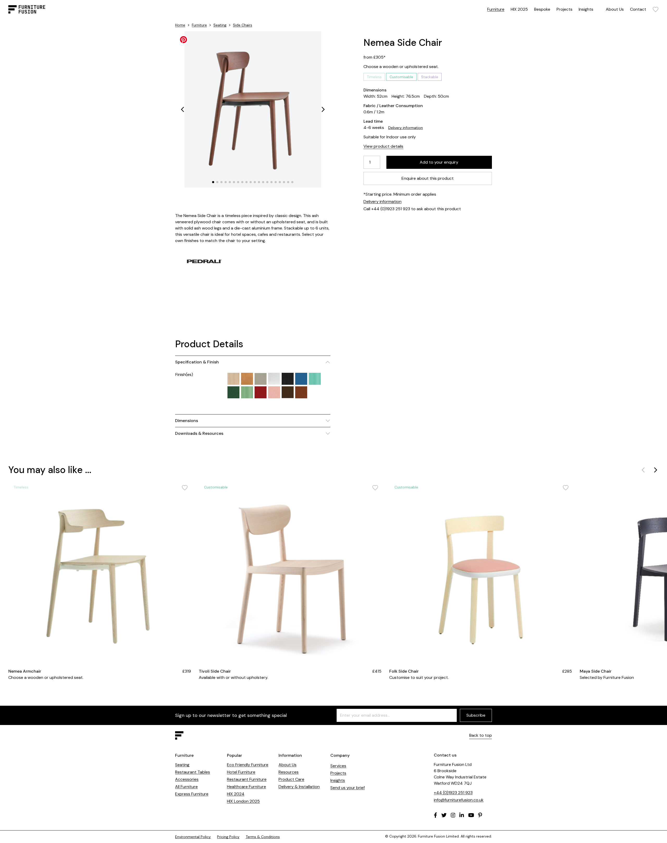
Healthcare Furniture (246, 786)
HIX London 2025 (243, 801)
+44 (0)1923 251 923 (453, 792)
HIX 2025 (519, 9)
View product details (383, 146)
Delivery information (405, 127)
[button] (182, 109)
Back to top (480, 735)
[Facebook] (435, 815)
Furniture (495, 9)
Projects (564, 9)
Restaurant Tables (192, 772)
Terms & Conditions (263, 836)
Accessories (187, 779)
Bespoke (542, 9)
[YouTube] (471, 815)
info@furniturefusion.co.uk (459, 800)
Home (180, 25)
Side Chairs (242, 25)
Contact (638, 9)
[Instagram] (453, 815)
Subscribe (475, 715)
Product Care (291, 779)
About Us (615, 9)
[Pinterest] (480, 815)
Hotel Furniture (241, 772)
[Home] (26, 9)
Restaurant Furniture (247, 779)
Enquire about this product (428, 178)
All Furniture (186, 786)
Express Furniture (191, 794)
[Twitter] (444, 815)
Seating (219, 25)
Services (338, 765)
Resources (289, 772)
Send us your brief (347, 787)
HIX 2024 (235, 794)
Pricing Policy (228, 836)
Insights (586, 9)
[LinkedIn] (461, 815)
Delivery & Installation (299, 786)
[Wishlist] (655, 9)
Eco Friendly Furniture (247, 764)
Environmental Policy (193, 836)
